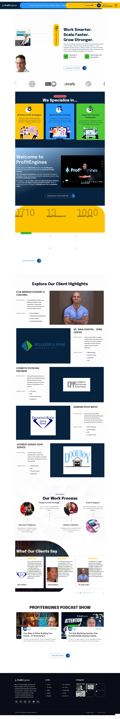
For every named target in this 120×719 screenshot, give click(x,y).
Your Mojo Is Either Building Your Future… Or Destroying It (37, 634)
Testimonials (39, 5)
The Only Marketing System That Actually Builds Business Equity (83, 634)
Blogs (48, 690)
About (58, 5)
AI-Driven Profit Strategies (29, 115)
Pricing (46, 5)
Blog (69, 5)
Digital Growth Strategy (60, 115)
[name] (116, 5)
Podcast (52, 5)
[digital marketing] (9, 5)
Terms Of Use (101, 712)
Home (48, 684)
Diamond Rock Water (85, 407)
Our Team (65, 687)
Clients (64, 5)
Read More (51, 642)
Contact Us (65, 696)
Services (31, 5)
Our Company (66, 684)
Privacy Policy (90, 712)
